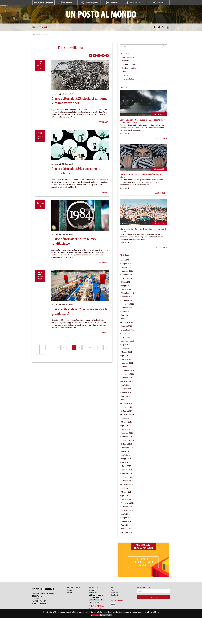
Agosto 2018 (126, 451)
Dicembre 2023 (127, 293)
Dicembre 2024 (127, 274)
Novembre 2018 (127, 440)
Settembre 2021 (127, 341)
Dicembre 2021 (127, 330)
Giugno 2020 (126, 389)
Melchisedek (94, 602)
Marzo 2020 (126, 400)
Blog (33, 34)
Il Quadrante (94, 597)
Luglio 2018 (125, 455)
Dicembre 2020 (127, 370)
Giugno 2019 (126, 418)
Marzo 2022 (126, 319)
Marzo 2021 (126, 359)
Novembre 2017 (127, 477)
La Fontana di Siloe (96, 600)
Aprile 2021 (125, 355)
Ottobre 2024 (126, 278)
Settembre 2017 (127, 484)
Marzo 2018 (126, 466)
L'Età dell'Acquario (96, 595)
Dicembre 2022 (127, 300)
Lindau (91, 590)
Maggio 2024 (126, 285)
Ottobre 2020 (126, 377)
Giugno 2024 (126, 282)
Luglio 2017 (125, 488)
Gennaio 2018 (126, 473)
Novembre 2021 (127, 333)
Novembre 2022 (127, 304)
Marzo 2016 (126, 529)
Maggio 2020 (126, 392)
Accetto (94, 615)
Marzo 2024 (126, 289)
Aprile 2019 (125, 425)
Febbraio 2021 (127, 363)
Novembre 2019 (127, 407)
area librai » (95, 608)
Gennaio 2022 (126, 326)
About (44, 26)
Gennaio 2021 (126, 366)
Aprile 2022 (125, 315)
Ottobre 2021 (126, 337)
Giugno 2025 (126, 263)
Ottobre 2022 (126, 308)
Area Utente (116, 592)
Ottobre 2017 (126, 481)
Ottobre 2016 (126, 506)
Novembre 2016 (127, 503)
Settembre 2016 (127, 510)
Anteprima (93, 592)
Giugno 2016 (126, 517)
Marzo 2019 (126, 429)
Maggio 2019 (126, 422)
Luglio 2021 (125, 344)
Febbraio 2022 (127, 322)
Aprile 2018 (125, 462)
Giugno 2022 (126, 311)
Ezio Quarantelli (67, 94)
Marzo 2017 (126, 499)
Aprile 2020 (125, 396)
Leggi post (103, 122)
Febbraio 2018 (127, 470)
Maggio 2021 (126, 352)
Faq (112, 590)
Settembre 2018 (127, 447)
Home (35, 26)
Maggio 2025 (126, 267)
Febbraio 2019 (127, 433)
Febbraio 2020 (127, 403)
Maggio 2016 (126, 521)
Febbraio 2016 (127, 532)
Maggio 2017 (126, 492)
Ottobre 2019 (126, 411)
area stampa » (96, 606)
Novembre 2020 (127, 374)
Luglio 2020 (125, 385)
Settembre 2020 (127, 381)
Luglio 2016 (125, 514)
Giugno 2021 (126, 348)
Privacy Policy (106, 615)
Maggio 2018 (126, 458)
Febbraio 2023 (127, 296)
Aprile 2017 (125, 495)
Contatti (114, 595)
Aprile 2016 (125, 525)
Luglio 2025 (125, 260)
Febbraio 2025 (127, 271)
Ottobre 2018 (126, 444)
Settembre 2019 (127, 414)
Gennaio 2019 (126, 436)
